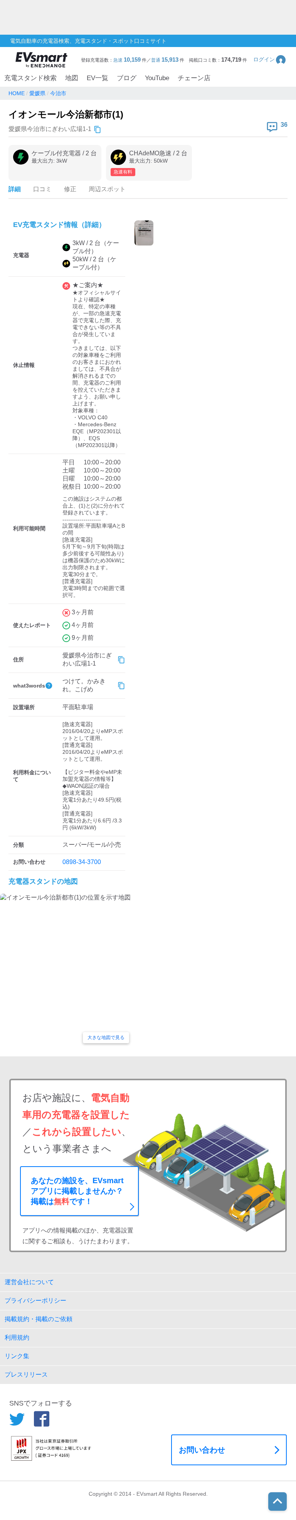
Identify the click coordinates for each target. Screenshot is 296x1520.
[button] (270, 60)
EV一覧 (97, 78)
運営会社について (29, 1282)
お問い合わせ (202, 1450)
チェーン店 (194, 78)
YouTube (157, 78)
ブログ (126, 78)
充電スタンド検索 (30, 78)
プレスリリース (26, 1374)
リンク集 (17, 1356)
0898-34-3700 (81, 862)
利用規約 (17, 1337)
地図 (71, 78)
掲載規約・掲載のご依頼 (38, 1319)
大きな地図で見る (105, 1037)
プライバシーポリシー (35, 1300)
